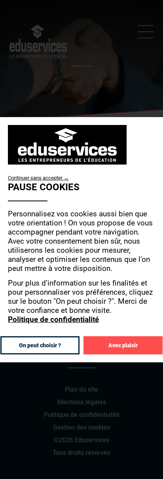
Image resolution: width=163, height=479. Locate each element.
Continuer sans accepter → (38, 177)
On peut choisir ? (40, 345)
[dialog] (81, 239)
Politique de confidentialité (53, 319)
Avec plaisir (123, 345)
